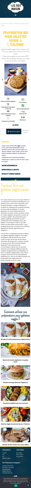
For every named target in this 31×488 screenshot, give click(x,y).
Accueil (2, 23)
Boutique (6, 23)
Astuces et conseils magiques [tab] (11, 173)
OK (16, 485)
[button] (15, 15)
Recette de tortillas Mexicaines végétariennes (15, 339)
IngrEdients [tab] (5, 141)
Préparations (11, 23)
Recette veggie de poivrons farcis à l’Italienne (15, 424)
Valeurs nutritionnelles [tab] (9, 165)
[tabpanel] (15, 154)
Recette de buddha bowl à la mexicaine (15, 403)
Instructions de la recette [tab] (10, 169)
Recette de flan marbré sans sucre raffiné (15, 445)
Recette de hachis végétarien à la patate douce (15, 361)
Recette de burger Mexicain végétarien (15, 382)
